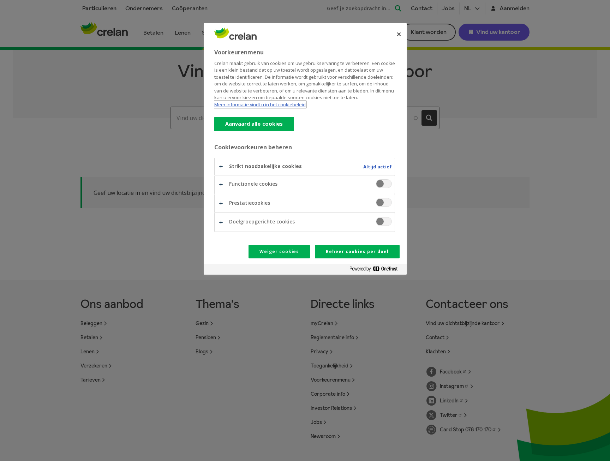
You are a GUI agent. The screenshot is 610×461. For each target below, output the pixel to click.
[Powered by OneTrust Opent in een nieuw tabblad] (376, 270)
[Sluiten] (399, 34)
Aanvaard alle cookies (254, 124)
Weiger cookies (279, 252)
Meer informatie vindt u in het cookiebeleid (260, 104)
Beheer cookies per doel (357, 252)
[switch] (384, 183)
